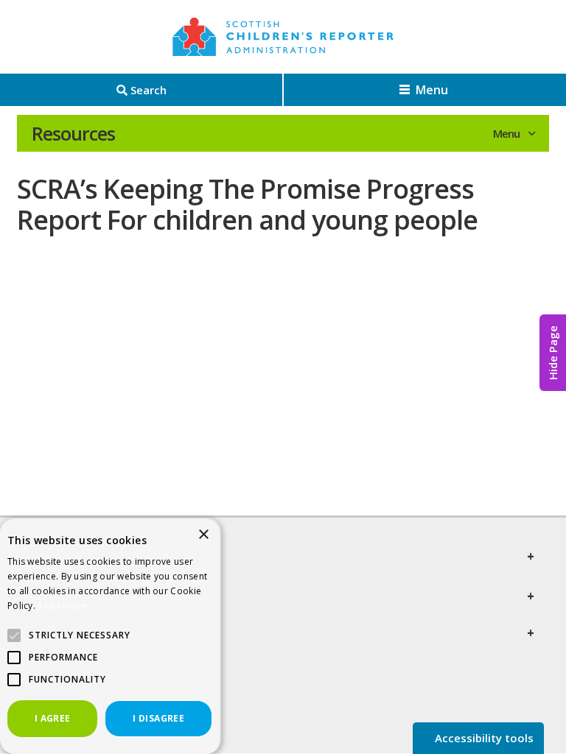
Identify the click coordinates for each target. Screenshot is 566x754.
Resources (73, 133)
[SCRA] (283, 36)
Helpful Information (99, 596)
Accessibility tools (483, 737)
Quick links (67, 557)
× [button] (203, 534)
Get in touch (72, 633)
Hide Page (552, 352)
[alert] (110, 636)
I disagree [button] (158, 718)
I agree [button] (53, 718)
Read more (62, 605)
